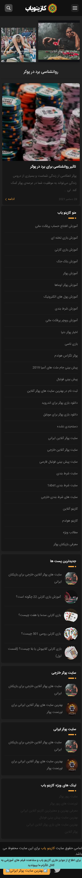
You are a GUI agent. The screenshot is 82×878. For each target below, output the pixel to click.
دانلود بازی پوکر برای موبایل (60, 414)
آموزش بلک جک (67, 261)
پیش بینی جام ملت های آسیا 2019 (55, 367)
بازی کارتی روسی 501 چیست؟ (41, 634)
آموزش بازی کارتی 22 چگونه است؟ (38, 597)
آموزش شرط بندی (66, 309)
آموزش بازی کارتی (66, 250)
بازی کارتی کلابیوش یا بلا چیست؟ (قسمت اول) (35, 652)
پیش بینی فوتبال (67, 379)
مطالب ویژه (70, 532)
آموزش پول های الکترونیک (61, 297)
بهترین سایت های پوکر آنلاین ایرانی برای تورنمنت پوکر (37, 708)
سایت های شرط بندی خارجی (59, 497)
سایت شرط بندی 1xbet (62, 485)
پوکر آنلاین (71, 832)
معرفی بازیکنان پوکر (66, 544)
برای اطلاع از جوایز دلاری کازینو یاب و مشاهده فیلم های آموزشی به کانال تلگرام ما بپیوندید (41, 863)
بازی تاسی (71, 344)
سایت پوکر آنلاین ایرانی (63, 438)
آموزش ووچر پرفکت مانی (62, 320)
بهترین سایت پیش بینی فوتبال (58, 817)
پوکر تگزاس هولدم (66, 356)
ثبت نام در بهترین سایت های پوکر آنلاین (52, 391)
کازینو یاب (41, 8)
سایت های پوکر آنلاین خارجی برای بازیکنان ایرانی (35, 578)
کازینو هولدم (70, 521)
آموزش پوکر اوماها (66, 285)
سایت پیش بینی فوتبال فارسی (58, 462)
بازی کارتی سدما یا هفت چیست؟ (39, 615)
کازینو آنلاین (70, 509)
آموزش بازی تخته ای (64, 238)
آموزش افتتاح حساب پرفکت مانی (56, 226)
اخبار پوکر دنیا (69, 332)
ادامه (11, 199)
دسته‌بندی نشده (67, 426)
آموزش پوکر (70, 273)
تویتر (58, 869)
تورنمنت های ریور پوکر (64, 803)
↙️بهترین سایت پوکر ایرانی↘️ (26, 871)
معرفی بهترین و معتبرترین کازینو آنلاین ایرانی (49, 811)
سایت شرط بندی (67, 473)
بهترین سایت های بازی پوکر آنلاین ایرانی (52, 825)
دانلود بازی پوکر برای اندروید (60, 403)
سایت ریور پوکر (68, 796)
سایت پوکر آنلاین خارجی (62, 450)
